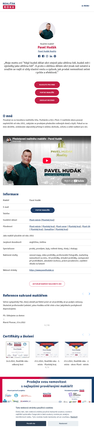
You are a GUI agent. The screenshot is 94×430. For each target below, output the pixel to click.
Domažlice (49, 229)
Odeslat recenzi (47, 100)
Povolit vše (31, 423)
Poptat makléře (47, 92)
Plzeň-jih (86, 226)
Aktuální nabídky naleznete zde (47, 284)
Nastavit (73, 417)
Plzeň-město (35, 220)
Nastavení (63, 423)
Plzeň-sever (61, 226)
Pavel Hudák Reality (47, 51)
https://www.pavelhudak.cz (41, 270)
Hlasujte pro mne (47, 85)
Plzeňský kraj (48, 220)
